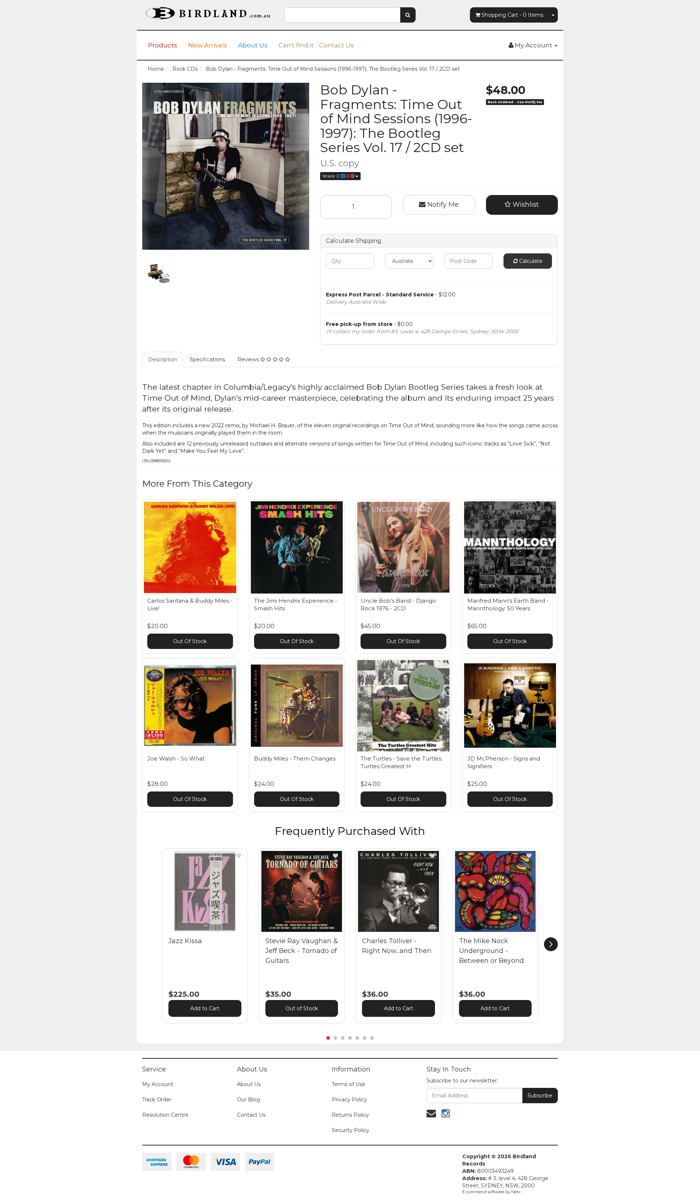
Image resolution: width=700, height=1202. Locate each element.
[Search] (408, 15)
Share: (329, 176)
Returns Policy (350, 1115)
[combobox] (342, 15)
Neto (515, 1191)
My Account (157, 1084)
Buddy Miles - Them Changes (294, 758)
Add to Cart (204, 1008)
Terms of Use (348, 1084)
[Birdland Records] (207, 11)
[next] (551, 944)
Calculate (530, 261)
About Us (253, 45)
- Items (512, 15)
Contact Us (251, 1115)
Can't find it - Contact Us (316, 45)
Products (162, 45)
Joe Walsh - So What (176, 758)
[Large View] (159, 274)
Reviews (248, 359)
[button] (239, 856)
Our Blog (248, 1099)
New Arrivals (207, 45)
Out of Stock (301, 1008)
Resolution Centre (165, 1115)
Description (162, 359)
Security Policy (350, 1130)
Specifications (207, 359)
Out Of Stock (190, 641)
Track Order (156, 1099)
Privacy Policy (349, 1099)
